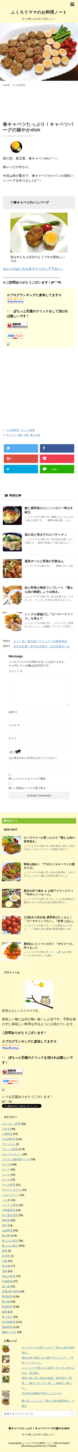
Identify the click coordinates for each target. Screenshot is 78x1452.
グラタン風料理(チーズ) (16, 1159)
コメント (16, 671)
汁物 (4, 1261)
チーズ (6, 1179)
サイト (12, 738)
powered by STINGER (44, 1445)
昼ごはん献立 (10, 1240)
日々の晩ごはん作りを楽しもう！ (39, 1434)
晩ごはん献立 (10, 1245)
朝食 (4, 1251)
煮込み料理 (8, 1276)
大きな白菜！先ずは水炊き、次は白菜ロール (41, 646)
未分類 (6, 1256)
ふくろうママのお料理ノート (39, 12)
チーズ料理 (8, 1184)
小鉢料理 (7, 1230)
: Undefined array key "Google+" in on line (21, 462)
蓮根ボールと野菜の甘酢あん (44, 561)
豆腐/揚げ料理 (10, 1291)
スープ (6, 1169)
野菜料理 (7, 1306)
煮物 (4, 1271)
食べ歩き (7, 1317)
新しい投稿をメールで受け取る (27, 788)
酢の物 (6, 1301)
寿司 (4, 1225)
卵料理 (6, 1220)
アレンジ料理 (27, 430)
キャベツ (11, 435)
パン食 (6, 1200)
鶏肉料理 (7, 1327)
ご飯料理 (7, 1134)
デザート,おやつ (11, 1190)
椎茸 (20, 435)
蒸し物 (6, 1286)
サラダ (6, 1164)
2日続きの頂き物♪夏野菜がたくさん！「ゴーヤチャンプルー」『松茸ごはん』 (49, 919)
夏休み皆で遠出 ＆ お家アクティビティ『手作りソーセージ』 (48, 892)
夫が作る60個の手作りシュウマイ (42, 1393)
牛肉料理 (7, 1281)
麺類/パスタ (9, 1332)
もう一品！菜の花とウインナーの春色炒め (40, 641)
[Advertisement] (39, 103)
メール (14, 725)
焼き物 (6, 1266)
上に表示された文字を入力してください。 (34, 758)
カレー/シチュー (12, 1154)
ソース (6, 1174)
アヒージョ (8, 1144)
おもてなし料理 (11, 1123)
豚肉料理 (7, 1296)
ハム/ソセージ (10, 1195)
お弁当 (6, 1129)
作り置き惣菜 (10, 1215)
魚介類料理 (8, 1322)
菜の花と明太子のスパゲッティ (46, 534)
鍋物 (4, 1311)
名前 (13, 712)
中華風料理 (8, 1210)
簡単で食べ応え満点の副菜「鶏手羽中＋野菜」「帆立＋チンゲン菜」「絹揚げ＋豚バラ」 (47, 1383)
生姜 (26, 435)
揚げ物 (6, 1235)
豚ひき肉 (35, 435)
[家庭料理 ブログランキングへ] (39, 325)
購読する (11, 820)
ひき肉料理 (12, 430)
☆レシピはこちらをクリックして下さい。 (33, 269)
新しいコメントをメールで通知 (27, 778)
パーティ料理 (10, 1205)
